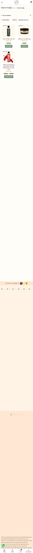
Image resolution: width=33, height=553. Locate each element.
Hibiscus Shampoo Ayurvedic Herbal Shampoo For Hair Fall (8, 67)
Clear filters (6, 20)
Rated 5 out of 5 (23, 20)
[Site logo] (16, 2)
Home (13, 8)
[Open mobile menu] (2, 2)
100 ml (15, 20)
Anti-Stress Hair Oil (9, 39)
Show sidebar (7, 15)
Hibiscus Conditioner (24, 39)
